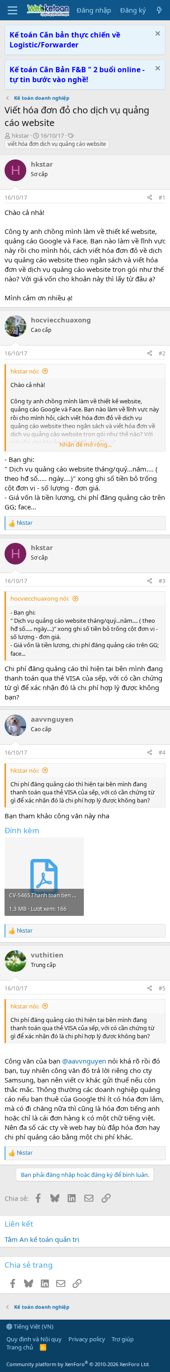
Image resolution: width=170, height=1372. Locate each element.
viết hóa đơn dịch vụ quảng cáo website (57, 144)
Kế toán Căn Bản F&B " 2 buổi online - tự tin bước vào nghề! (77, 74)
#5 (162, 988)
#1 (162, 197)
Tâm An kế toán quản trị (42, 1239)
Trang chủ (19, 1347)
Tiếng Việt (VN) (32, 1326)
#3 (162, 581)
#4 (162, 752)
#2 (162, 353)
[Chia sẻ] (149, 198)
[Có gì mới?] (159, 10)
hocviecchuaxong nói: (39, 598)
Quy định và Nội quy (34, 1339)
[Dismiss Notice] (156, 34)
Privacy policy (86, 1339)
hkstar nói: (24, 371)
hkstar (20, 135)
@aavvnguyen (84, 1060)
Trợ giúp (123, 1339)
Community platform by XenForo (78, 1364)
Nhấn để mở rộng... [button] (85, 444)
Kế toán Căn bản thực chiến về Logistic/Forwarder (65, 40)
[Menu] (12, 10)
